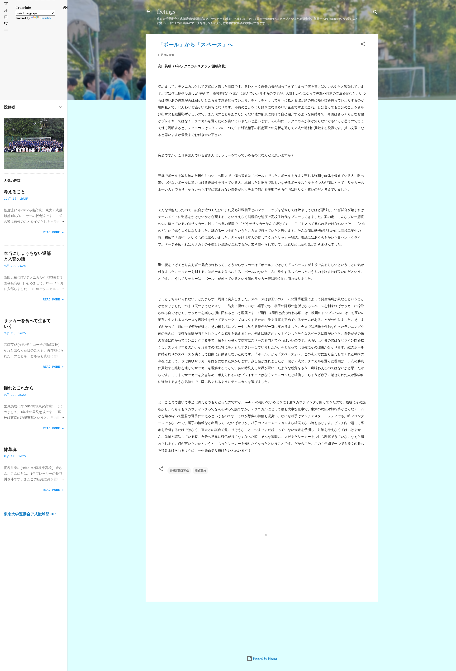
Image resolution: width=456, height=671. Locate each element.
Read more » (53, 232)
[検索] (375, 13)
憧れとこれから (19, 388)
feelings (166, 11)
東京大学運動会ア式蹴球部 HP (30, 514)
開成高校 (200, 470)
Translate (46, 18)
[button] (363, 45)
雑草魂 (10, 449)
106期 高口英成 (179, 470)
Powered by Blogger (264, 659)
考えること (14, 191)
